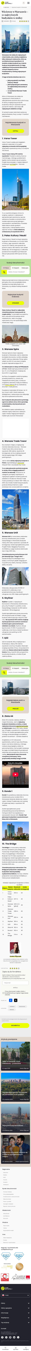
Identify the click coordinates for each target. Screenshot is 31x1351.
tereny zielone (9, 367)
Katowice (5, 1154)
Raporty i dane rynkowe (9, 1188)
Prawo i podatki (7, 1183)
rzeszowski (20, 445)
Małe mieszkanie (7, 1219)
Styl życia (5, 1200)
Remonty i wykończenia (9, 1224)
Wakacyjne (25, 268)
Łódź (4, 1159)
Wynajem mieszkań (8, 1186)
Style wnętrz (6, 1207)
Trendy (5, 1210)
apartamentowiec (22, 708)
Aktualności (6, 1195)
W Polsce (6, 268)
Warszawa (12, 991)
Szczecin (5, 1164)
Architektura (12, 988)
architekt (13, 164)
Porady (5, 1222)
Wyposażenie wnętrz (8, 1212)
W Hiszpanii (15, 268)
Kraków (5, 1157)
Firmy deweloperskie (8, 1176)
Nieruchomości (22, 988)
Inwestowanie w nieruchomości (11, 1178)
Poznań (5, 1161)
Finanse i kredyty (7, 1174)
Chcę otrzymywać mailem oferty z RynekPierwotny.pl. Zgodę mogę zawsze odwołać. (16, 975)
